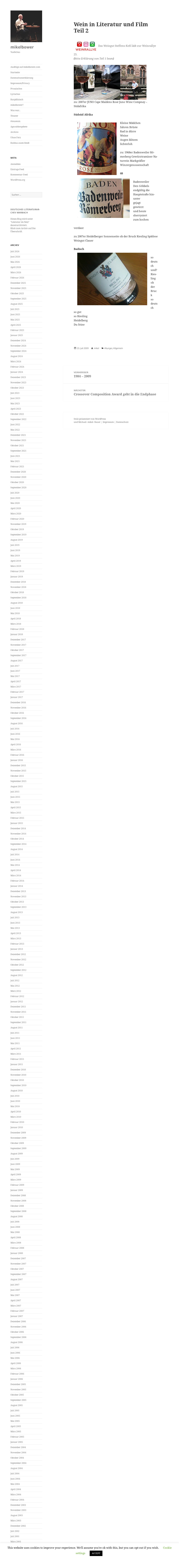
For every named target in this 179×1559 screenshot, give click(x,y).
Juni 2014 (15, 859)
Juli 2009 (14, 1158)
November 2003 (18, 1510)
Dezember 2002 (18, 1525)
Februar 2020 (17, 518)
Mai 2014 (15, 865)
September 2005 (18, 1400)
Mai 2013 (15, 928)
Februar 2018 (17, 629)
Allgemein (118, 348)
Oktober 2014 (17, 838)
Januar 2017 (16, 697)
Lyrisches (15, 94)
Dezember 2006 (18, 1321)
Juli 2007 (14, 1284)
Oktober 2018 (17, 592)
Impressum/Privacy (20, 83)
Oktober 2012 (17, 964)
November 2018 (18, 587)
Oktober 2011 (17, 1017)
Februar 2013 (17, 943)
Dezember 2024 (18, 340)
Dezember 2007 (18, 1258)
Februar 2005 (17, 1436)
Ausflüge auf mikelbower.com (25, 66)
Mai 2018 (15, 613)
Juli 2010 (14, 1095)
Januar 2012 (16, 1001)
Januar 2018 (16, 634)
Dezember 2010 (18, 1069)
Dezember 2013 (18, 891)
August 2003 (16, 1515)
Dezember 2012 (18, 954)
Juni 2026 (15, 256)
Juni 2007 (15, 1289)
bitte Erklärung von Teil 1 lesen (94, 58)
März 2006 (15, 1368)
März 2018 (15, 623)
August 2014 (16, 849)
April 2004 (15, 1489)
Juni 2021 (15, 456)
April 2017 (15, 681)
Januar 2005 (16, 1442)
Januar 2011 (16, 1064)
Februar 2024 (17, 366)
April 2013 (15, 933)
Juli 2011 (14, 1032)
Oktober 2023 (17, 387)
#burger (108, 348)
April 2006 (15, 1363)
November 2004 (18, 1452)
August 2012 (16, 975)
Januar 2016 (16, 760)
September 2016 (18, 718)
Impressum (108, 422)
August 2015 (16, 786)
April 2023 (15, 408)
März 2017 (15, 686)
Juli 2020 (14, 492)
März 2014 (15, 875)
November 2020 (18, 477)
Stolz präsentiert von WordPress (90, 418)
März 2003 (15, 1520)
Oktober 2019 (17, 529)
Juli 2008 (14, 1221)
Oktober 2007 (17, 1268)
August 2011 (16, 1027)
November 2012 (18, 959)
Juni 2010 (15, 1101)
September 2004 (18, 1463)
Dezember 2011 (18, 1006)
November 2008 (18, 1200)
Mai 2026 (15, 261)
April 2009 (15, 1174)
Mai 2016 (15, 739)
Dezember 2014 (18, 828)
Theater (14, 115)
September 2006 (18, 1337)
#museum (15, 121)
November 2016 (18, 707)
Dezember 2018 (18, 581)
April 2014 (15, 870)
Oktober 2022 (17, 414)
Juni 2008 (15, 1226)
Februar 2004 (17, 1499)
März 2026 (15, 272)
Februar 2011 (17, 1059)
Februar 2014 (17, 880)
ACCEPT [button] (96, 1553)
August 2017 (16, 660)
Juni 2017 (15, 670)
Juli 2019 (14, 545)
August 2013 (16, 912)
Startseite (15, 72)
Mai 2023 (15, 403)
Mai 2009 (15, 1169)
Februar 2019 (17, 571)
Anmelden (15, 164)
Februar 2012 (17, 996)
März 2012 (15, 991)
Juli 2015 (14, 791)
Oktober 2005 (17, 1394)
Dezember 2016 (18, 702)
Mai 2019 (15, 555)
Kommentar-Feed (19, 174)
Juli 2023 (14, 393)
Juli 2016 (14, 728)
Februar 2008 (17, 1247)
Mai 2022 (15, 429)
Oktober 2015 (17, 775)
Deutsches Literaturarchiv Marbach (25, 211)
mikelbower (22, 47)
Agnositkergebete (18, 126)
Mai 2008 (15, 1232)
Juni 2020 (15, 498)
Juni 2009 (15, 1164)
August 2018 (16, 602)
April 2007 (15, 1300)
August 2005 (16, 1405)
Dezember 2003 (18, 1505)
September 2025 (18, 298)
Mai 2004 (15, 1484)
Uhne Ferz (15, 137)
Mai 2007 (15, 1295)
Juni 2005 (15, 1415)
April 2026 (15, 267)
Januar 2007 (16, 1316)
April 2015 (15, 807)
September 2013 (18, 907)
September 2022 (18, 419)
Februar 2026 (17, 277)
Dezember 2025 (18, 282)
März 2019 (15, 566)
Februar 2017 (17, 691)
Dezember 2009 (18, 1132)
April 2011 (15, 1048)
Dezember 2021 (18, 435)
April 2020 (15, 508)
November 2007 (18, 1263)
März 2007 (15, 1305)
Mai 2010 (15, 1106)
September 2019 (18, 534)
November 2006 (18, 1326)
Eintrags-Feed (17, 169)
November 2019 (18, 524)
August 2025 (16, 303)
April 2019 (15, 560)
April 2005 (15, 1426)
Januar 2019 (16, 576)
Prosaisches (16, 88)
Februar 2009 (17, 1184)
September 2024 (18, 350)
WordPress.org (17, 179)
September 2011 (18, 1022)
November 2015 (18, 770)
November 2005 (18, 1389)
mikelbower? (16, 104)
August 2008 (16, 1216)
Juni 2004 (15, 1478)
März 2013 (15, 938)
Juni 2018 (15, 608)
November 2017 (18, 644)
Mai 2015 (15, 802)
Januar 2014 (16, 886)
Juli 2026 (14, 251)
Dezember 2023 (18, 377)
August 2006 (16, 1342)
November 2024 (18, 345)
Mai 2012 (15, 985)
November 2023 (18, 382)
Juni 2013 (15, 922)
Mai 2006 (15, 1358)
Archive (14, 132)
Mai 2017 (15, 676)
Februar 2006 (17, 1373)
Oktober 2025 (17, 293)
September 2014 (18, 844)
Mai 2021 (15, 461)
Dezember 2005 (18, 1384)
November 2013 (18, 896)
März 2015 (15, 812)
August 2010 (16, 1090)
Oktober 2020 (17, 482)
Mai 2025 (15, 319)
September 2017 (18, 655)
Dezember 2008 (18, 1195)
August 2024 (16, 356)
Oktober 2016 (17, 712)
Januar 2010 (16, 1127)
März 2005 (15, 1431)
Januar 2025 (16, 335)
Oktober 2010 (17, 1080)
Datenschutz (122, 422)
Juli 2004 (14, 1473)
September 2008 (18, 1211)
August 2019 (16, 539)
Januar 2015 (16, 823)
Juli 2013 (14, 917)
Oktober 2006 (17, 1331)
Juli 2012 (14, 980)
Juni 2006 (15, 1352)
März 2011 (15, 1053)
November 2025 (18, 288)
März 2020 (15, 513)
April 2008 (15, 1237)
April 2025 (15, 324)
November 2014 (18, 833)
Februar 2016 (17, 754)
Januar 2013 (16, 949)
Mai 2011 (15, 1043)
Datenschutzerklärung (21, 77)
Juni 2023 (15, 398)
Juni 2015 (15, 796)
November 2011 (18, 1011)
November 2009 (18, 1137)
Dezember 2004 (18, 1447)
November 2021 (18, 440)
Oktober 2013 (17, 901)
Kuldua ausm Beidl (19, 142)
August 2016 (16, 723)
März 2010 (15, 1116)
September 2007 (18, 1274)
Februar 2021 (17, 466)
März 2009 (15, 1179)
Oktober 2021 (17, 445)
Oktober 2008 (17, 1205)
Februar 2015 (17, 817)
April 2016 (15, 744)
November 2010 (18, 1074)
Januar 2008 (16, 1253)
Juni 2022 (15, 424)
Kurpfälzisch (16, 99)
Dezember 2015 (18, 765)
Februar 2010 (17, 1122)
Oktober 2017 (17, 650)
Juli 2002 (14, 1531)
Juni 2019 (15, 550)
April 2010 (15, 1111)
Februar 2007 (17, 1310)
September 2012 (18, 970)
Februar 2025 (17, 330)
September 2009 (18, 1148)
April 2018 (15, 618)
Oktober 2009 (17, 1143)
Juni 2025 (15, 314)
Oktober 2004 (17, 1457)
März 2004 (15, 1494)
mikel (96, 348)
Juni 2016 (15, 733)
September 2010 (18, 1085)
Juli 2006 (14, 1347)
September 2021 (18, 450)
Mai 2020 (15, 503)
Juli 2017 (14, 665)
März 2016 (15, 749)
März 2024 (15, 361)
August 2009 (16, 1153)
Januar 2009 (16, 1190)
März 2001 (15, 1541)
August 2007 (16, 1279)
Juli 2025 (14, 309)
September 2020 (18, 487)
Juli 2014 (14, 854)
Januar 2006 (16, 1379)
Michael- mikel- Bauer (89, 422)
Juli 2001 (14, 1536)
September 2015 (18, 781)
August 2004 (16, 1468)
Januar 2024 (16, 371)
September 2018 (18, 597)
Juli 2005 (14, 1410)
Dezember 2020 (18, 471)
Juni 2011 (15, 1038)
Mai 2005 (15, 1421)
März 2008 (15, 1242)
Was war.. (15, 110)
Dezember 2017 (18, 639)
